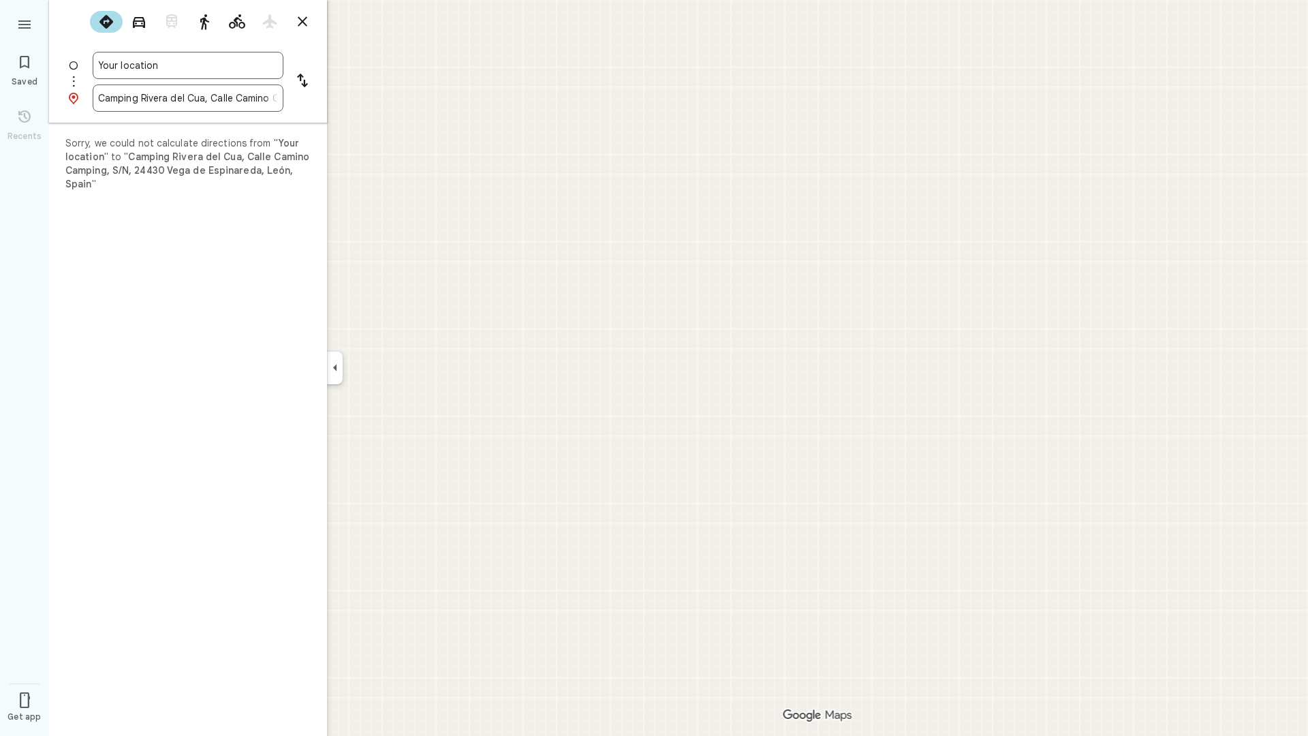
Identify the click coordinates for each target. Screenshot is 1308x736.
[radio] (106, 21)
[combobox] (188, 65)
